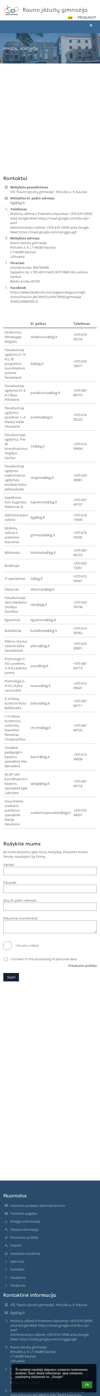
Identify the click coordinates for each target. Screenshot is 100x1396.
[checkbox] (7, 945)
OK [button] (87, 1385)
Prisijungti (86, 17)
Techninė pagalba (23, 1213)
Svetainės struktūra (25, 1253)
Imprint (16, 1245)
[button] (70, 17)
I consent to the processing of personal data (43, 959)
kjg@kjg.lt (17, 202)
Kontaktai (29, 48)
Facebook (17, 1285)
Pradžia (10, 48)
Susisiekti (17, 1269)
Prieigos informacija (25, 1221)
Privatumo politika (82, 965)
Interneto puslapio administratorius (37, 1205)
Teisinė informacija (24, 1229)
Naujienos (18, 1277)
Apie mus (17, 1261)
